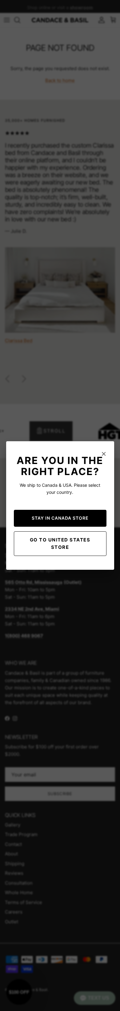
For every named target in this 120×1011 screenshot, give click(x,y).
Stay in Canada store (60, 518)
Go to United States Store (60, 543)
